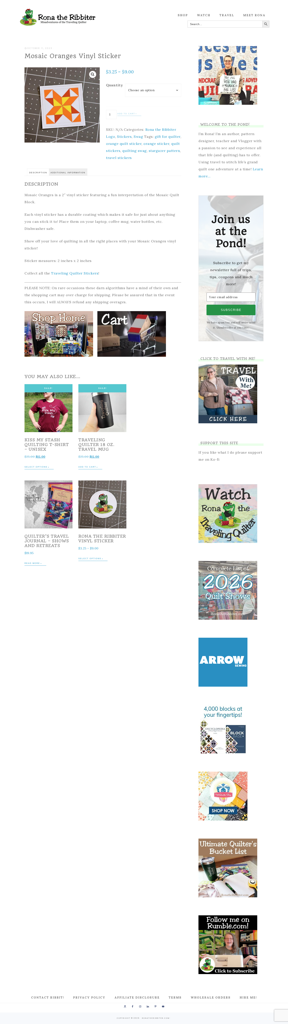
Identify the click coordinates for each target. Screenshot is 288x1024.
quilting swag (134, 150)
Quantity (114, 85)
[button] (92, 74)
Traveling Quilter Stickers (74, 273)
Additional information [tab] (68, 173)
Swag (138, 136)
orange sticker (156, 143)
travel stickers (119, 157)
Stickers (124, 136)
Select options (35, 467)
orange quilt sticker (123, 143)
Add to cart (126, 114)
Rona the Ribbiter (58, 17)
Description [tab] (38, 173)
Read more (32, 563)
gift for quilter (167, 136)
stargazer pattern (164, 150)
